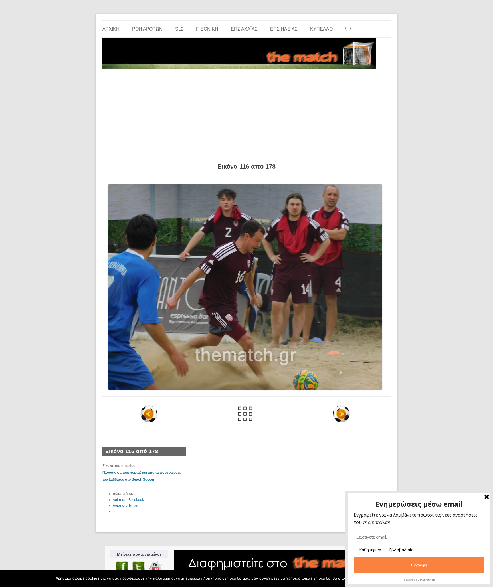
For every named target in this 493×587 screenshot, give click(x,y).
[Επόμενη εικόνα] (341, 413)
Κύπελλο (321, 29)
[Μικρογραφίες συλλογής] (245, 413)
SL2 (179, 29)
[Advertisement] (246, 114)
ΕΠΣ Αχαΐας (244, 29)
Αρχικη (111, 29)
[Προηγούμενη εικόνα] (149, 413)
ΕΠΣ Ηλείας (284, 29)
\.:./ (348, 29)
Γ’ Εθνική (207, 29)
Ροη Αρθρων (147, 29)
